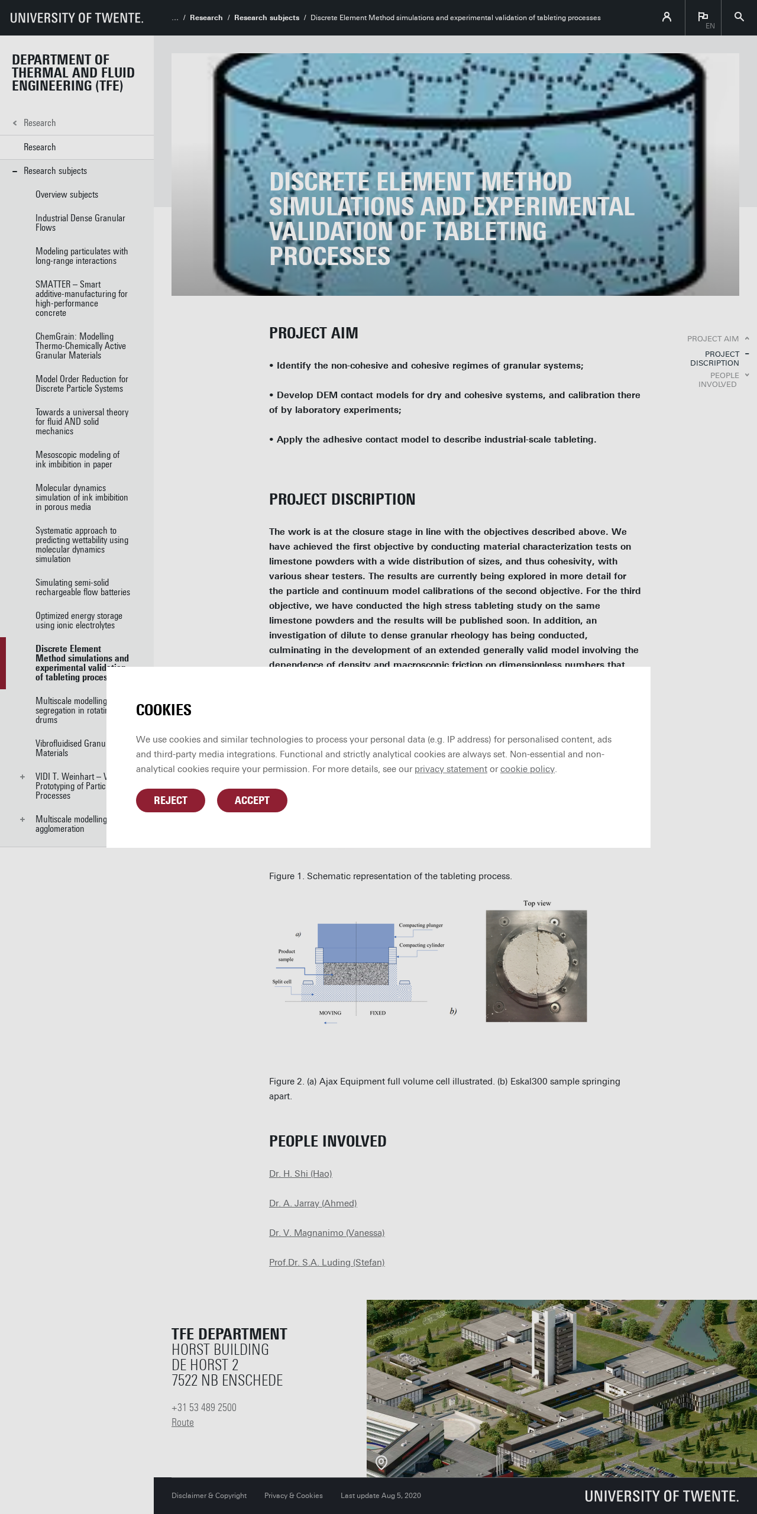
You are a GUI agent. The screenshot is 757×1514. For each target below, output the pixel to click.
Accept (252, 800)
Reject (170, 800)
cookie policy (527, 769)
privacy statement (451, 769)
